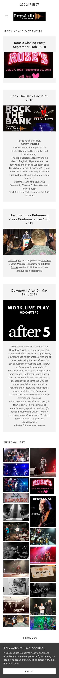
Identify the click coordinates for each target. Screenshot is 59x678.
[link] (29, 16)
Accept (29, 671)
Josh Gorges (14, 260)
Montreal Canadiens (27, 264)
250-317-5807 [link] (29, 4)
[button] (7, 16)
